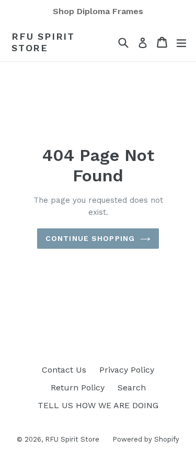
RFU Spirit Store (43, 42)
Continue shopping (90, 238)
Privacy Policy (126, 370)
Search (132, 387)
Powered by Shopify (145, 439)
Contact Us (64, 370)
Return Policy (78, 387)
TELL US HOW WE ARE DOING (98, 405)
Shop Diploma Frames (98, 11)
